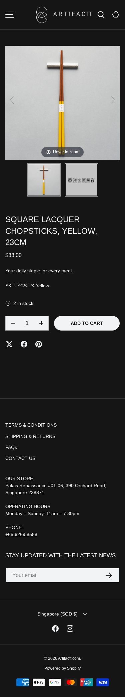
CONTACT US (20, 458)
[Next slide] (113, 99)
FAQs (11, 447)
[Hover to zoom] (62, 102)
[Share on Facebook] (24, 344)
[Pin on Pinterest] (38, 344)
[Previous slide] (12, 99)
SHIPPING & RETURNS (30, 436)
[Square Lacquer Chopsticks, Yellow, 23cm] (44, 180)
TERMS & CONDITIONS (31, 425)
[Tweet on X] (9, 344)
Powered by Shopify (62, 668)
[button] (115, 14)
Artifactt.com (69, 658)
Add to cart (87, 323)
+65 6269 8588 (21, 534)
